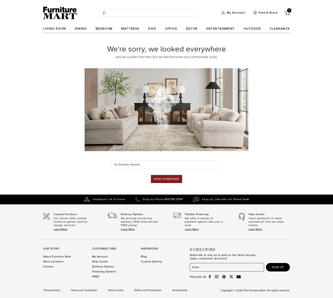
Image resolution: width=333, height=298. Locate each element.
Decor (192, 28)
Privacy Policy (52, 290)
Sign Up (278, 267)
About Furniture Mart (57, 256)
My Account (100, 256)
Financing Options (104, 271)
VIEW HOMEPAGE (166, 179)
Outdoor (252, 28)
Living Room (54, 28)
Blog (144, 256)
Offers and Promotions (147, 290)
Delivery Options (103, 266)
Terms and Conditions (84, 290)
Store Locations (53, 261)
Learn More (60, 229)
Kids (152, 28)
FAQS (95, 276)
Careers (48, 266)
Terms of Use (116, 290)
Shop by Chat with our (225, 199)
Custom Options (151, 261)
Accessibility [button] (179, 290)
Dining (81, 28)
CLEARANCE (280, 28)
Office (171, 28)
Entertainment (220, 28)
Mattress (130, 28)
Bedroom (104, 28)
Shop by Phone (162, 199)
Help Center (100, 261)
